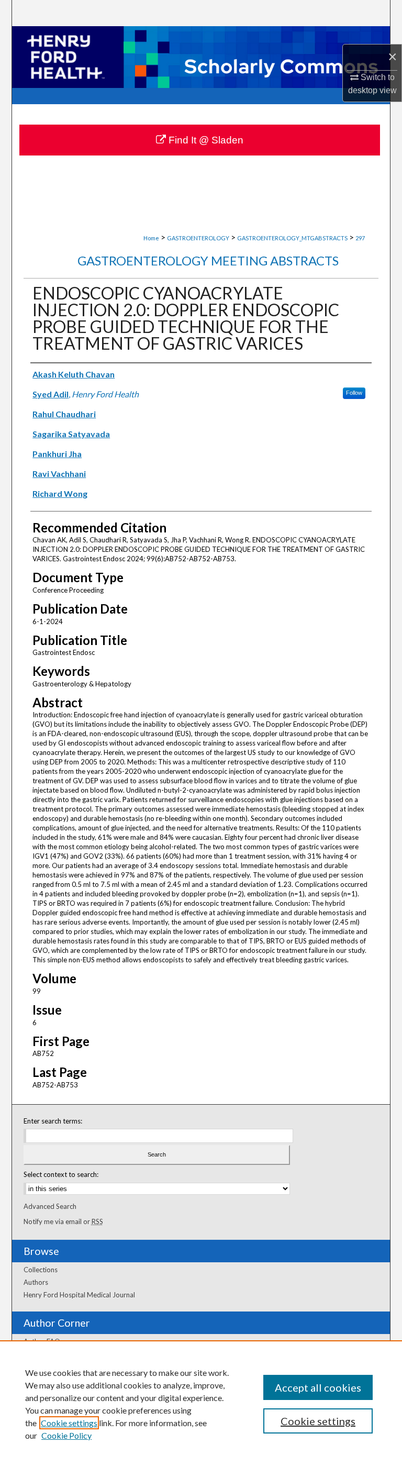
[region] (201, 1403)
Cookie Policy (66, 1435)
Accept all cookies (318, 1387)
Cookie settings (69, 1423)
